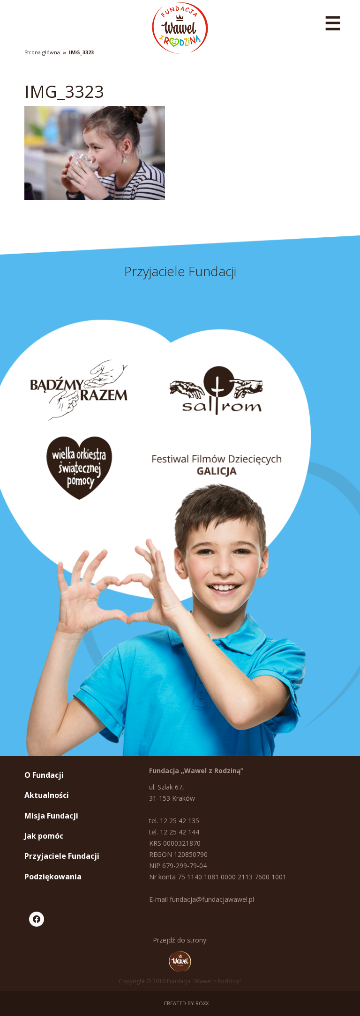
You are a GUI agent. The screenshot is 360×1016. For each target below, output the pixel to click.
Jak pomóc (43, 836)
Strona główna (42, 52)
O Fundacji (44, 775)
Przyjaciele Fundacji (61, 856)
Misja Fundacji (51, 816)
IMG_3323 (81, 52)
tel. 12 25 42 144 (174, 831)
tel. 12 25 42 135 (174, 820)
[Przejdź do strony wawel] (180, 961)
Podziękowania (53, 876)
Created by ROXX (186, 1003)
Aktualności (46, 795)
